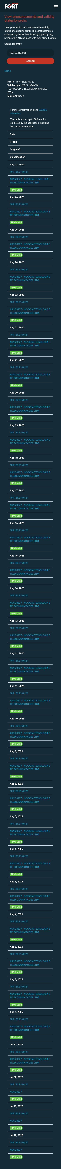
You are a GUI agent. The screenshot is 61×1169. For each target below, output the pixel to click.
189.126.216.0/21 (19, 171)
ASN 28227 (16, 1091)
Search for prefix (13, 44)
